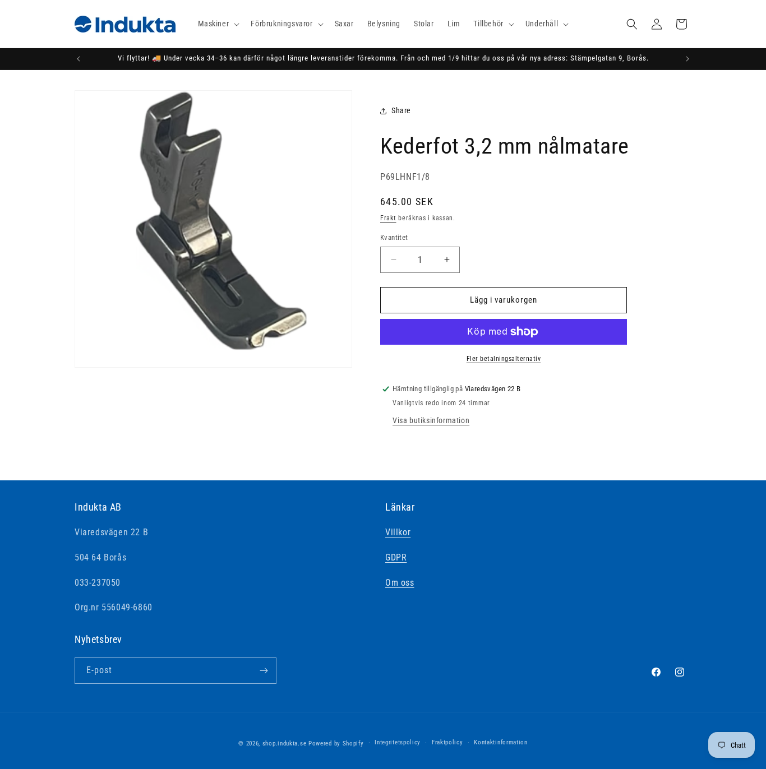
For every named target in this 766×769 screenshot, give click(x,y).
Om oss (399, 582)
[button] (217, 23)
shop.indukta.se (284, 743)
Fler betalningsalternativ (504, 359)
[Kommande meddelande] (687, 59)
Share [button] (401, 110)
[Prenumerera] (263, 670)
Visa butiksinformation (431, 420)
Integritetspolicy (398, 742)
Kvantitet (394, 237)
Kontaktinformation (501, 742)
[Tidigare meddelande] (78, 59)
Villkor (397, 532)
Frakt (388, 218)
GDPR (396, 557)
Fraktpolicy (447, 742)
